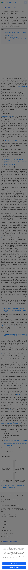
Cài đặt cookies (14, 559)
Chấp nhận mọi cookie (14, 567)
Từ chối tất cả (14, 563)
